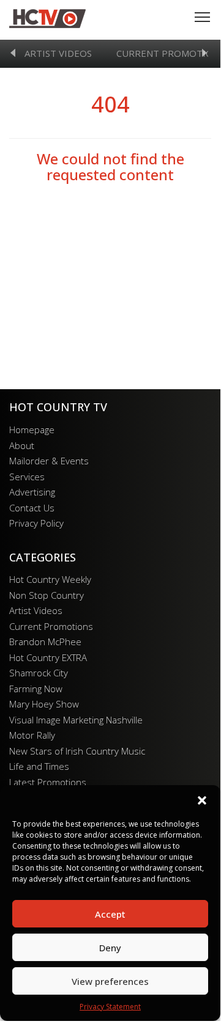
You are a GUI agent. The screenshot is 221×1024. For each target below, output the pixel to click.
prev (13, 53)
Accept (110, 914)
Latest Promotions (47, 782)
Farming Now (35, 688)
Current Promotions (51, 626)
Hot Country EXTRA (48, 657)
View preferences (110, 981)
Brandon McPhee (45, 641)
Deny (110, 948)
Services (27, 476)
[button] (202, 800)
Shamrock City (38, 673)
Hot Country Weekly (50, 579)
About (21, 445)
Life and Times (39, 766)
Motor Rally (32, 735)
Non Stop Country (46, 595)
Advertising (32, 492)
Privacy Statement (110, 1006)
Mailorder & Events (49, 461)
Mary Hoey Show (44, 704)
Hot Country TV (47, 18)
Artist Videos (58, 53)
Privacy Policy (36, 523)
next (204, 53)
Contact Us (31, 508)
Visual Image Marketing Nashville (76, 720)
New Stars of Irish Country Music (77, 751)
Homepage (31, 429)
